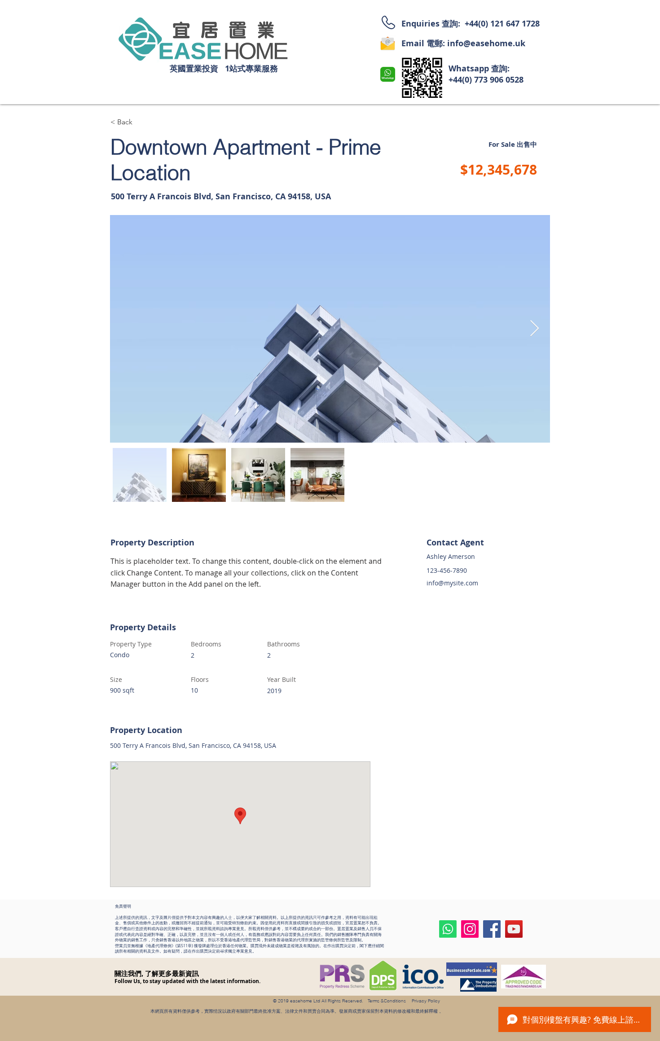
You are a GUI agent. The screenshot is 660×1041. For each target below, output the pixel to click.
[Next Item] (534, 329)
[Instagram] (470, 929)
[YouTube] (514, 929)
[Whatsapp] (448, 929)
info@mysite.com (452, 583)
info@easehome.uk (486, 43)
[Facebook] (492, 929)
